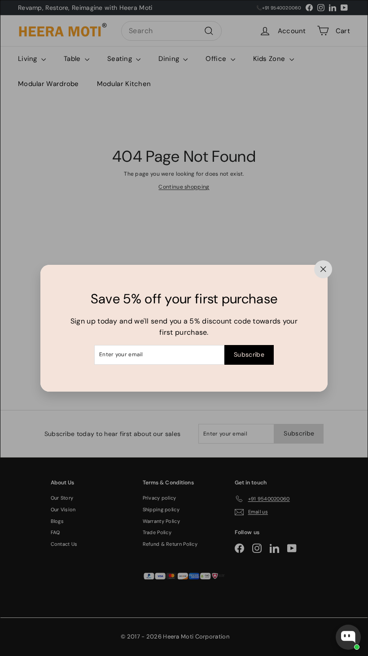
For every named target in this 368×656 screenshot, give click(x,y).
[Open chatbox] (348, 637)
